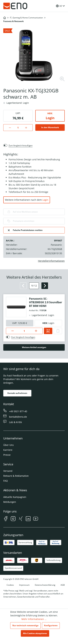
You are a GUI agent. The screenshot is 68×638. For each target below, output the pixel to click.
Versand (7, 470)
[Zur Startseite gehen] (15, 6)
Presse (7, 454)
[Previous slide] (23, 285)
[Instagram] (13, 519)
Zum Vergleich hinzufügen (21, 145)
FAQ (5, 480)
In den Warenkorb (50, 127)
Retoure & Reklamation (16, 475)
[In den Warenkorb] (48, 331)
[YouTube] (35, 519)
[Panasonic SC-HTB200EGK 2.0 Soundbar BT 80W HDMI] (16, 307)
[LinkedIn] (28, 519)
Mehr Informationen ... (34, 619)
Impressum (24, 585)
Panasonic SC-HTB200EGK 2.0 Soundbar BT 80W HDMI (45, 302)
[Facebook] (5, 519)
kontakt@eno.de (18, 416)
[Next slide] (44, 285)
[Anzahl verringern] (8, 127)
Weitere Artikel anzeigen (34, 347)
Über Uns (8, 445)
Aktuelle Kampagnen (14, 497)
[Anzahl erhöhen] (28, 127)
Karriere (7, 449)
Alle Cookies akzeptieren (35, 633)
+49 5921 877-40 (18, 411)
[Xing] (20, 519)
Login (50, 118)
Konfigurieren (51, 625)
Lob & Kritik (15, 422)
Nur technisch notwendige (25, 625)
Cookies (10, 585)
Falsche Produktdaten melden (28, 230)
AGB (63, 585)
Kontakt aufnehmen (17, 393)
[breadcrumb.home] (4, 17)
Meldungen (9, 501)
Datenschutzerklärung (45, 585)
